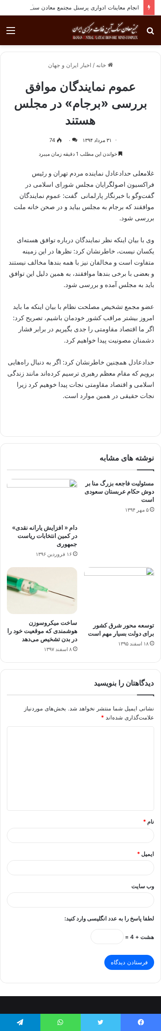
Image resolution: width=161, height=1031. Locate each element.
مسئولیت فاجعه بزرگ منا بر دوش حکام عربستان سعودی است (119, 491)
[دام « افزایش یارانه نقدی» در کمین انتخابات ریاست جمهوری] (42, 499)
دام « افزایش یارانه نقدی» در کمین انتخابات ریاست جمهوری (44, 535)
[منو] (10, 33)
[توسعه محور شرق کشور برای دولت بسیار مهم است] (119, 592)
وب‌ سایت (142, 886)
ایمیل (145, 853)
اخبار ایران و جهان (69, 65)
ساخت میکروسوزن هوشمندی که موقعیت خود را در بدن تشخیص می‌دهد (42, 630)
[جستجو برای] (150, 33)
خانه (102, 65)
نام (148, 821)
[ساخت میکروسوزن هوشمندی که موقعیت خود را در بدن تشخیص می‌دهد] (42, 590)
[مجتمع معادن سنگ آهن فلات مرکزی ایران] (105, 30)
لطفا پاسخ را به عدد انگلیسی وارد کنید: (109, 918)
